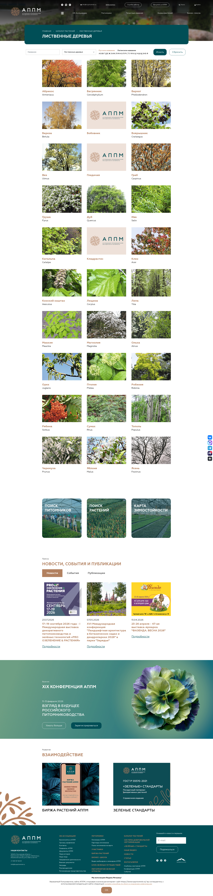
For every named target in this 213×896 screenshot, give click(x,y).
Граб (134, 175)
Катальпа (48, 259)
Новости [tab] (52, 573)
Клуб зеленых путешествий (106, 865)
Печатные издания (134, 13)
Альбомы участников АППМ (134, 866)
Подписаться (167, 849)
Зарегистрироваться (86, 725)
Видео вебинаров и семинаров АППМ (106, 861)
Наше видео (130, 850)
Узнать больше (54, 725)
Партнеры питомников (100, 843)
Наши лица (63, 857)
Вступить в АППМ (160, 5)
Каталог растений (65, 31)
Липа (135, 300)
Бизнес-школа (99, 857)
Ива (134, 217)
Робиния (137, 384)
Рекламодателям (65, 868)
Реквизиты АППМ (65, 848)
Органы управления (67, 843)
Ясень (135, 468)
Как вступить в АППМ (67, 840)
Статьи (127, 858)
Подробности (51, 646)
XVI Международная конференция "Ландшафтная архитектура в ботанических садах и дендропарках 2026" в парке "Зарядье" (106, 632)
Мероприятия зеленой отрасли (103, 870)
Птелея (92, 384)
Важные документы (66, 862)
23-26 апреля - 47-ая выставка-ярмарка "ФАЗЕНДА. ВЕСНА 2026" (148, 627)
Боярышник (139, 133)
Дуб (89, 217)
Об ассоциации (67, 836)
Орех (45, 384)
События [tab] (73, 573)
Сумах (91, 426)
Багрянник (94, 91)
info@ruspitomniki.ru (18, 864)
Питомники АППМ (98, 840)
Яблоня (92, 468)
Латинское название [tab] (126, 50)
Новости (128, 854)
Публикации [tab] (96, 573)
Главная (46, 31)
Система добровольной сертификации (137, 841)
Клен (134, 259)
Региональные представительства (72, 871)
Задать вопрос (110, 4)
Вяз (44, 175)
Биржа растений (165, 13)
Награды (62, 865)
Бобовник (93, 133)
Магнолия (93, 342)
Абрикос (48, 91)
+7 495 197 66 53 (16, 861)
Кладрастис (95, 259)
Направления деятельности (70, 860)
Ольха (135, 342)
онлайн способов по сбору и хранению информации (128, 884)
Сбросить (177, 52)
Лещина (92, 300)
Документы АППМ (66, 851)
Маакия (47, 342)
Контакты (62, 845)
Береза (47, 133)
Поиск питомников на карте (102, 845)
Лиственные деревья (90, 31)
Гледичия (93, 175)
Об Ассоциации (80, 13)
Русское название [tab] (107, 50)
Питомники (106, 13)
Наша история (64, 854)
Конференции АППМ (132, 869)
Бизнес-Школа (193, 13)
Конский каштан (53, 300)
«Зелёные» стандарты (135, 846)
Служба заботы (133, 5)
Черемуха (49, 468)
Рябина (47, 426)
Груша (46, 217)
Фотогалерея (131, 862)
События (127, 871)
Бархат (136, 91)
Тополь (136, 426)
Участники (97, 849)
